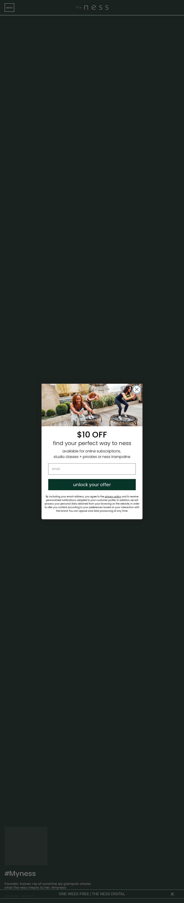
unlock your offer (92, 484)
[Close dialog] (137, 389)
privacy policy (113, 496)
